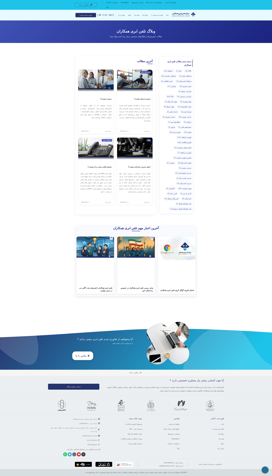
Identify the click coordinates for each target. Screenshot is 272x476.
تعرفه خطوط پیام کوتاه (135, 434)
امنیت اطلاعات (167, 81)
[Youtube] (79, 454)
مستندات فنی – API (136, 429)
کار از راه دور (186, 193)
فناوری (187, 132)
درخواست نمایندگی (112, 2)
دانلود (129, 15)
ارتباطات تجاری (185, 76)
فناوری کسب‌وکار (184, 163)
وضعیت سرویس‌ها (137, 2)
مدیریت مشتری (185, 168)
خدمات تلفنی (172, 112)
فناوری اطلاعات (184, 142)
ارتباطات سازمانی (169, 76)
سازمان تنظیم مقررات (135, 443)
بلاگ (107, 7)
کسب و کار (172, 193)
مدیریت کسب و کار (184, 178)
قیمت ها (136, 15)
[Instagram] (83, 454)
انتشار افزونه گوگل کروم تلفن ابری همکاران (177, 290)
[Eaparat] (74, 454)
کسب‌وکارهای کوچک (183, 204)
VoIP (188, 71)
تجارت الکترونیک (184, 107)
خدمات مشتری (185, 117)
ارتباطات (168, 71)
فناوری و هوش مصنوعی (182, 158)
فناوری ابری (175, 132)
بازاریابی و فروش (184, 96)
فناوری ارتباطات (184, 137)
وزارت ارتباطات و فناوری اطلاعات (131, 439)
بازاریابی (172, 86)
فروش (171, 127)
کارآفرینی (170, 188)
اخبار (178, 71)
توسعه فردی (186, 112)
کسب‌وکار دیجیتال (171, 199)
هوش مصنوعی (184, 188)
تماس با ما (121, 15)
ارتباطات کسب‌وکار (183, 81)
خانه (167, 15)
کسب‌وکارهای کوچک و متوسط (180, 209)
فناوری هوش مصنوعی (182, 148)
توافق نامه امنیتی (170, 2)
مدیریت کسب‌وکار (184, 183)
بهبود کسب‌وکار (171, 101)
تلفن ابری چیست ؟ (157, 15)
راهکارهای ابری (174, 122)
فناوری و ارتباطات (184, 153)
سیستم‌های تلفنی (184, 127)
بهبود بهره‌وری (185, 101)
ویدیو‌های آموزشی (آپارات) (134, 424)
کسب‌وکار (186, 199)
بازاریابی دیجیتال (185, 91)
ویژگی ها (145, 15)
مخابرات (171, 163)
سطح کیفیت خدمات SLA (154, 2)
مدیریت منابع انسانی (183, 173)
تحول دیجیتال (169, 107)
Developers (125, 2)
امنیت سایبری (185, 86)
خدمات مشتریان (169, 117)
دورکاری (187, 122)
